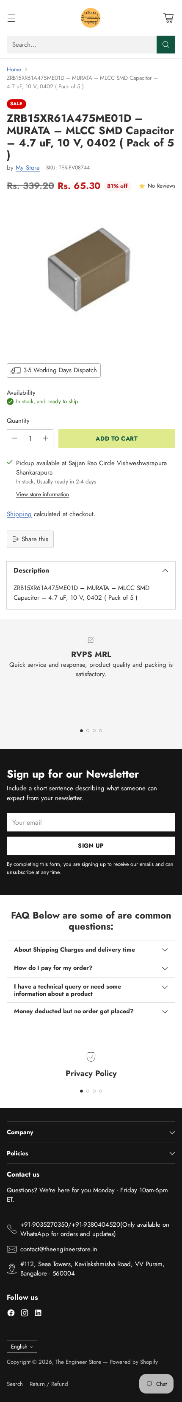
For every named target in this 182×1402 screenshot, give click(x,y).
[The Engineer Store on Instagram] (24, 1314)
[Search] (166, 44)
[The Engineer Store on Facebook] (11, 1314)
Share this (35, 539)
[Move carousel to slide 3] (94, 730)
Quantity (18, 420)
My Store (28, 167)
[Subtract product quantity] (14, 439)
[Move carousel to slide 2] (87, 730)
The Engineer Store (78, 1362)
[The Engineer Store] (91, 18)
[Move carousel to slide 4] (100, 730)
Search (15, 1384)
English (19, 1347)
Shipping (19, 514)
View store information (42, 494)
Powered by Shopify (134, 1362)
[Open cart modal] (168, 18)
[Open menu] (11, 18)
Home (14, 69)
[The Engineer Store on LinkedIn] (38, 1314)
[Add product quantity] (45, 439)
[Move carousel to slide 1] (81, 730)
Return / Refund (49, 1384)
